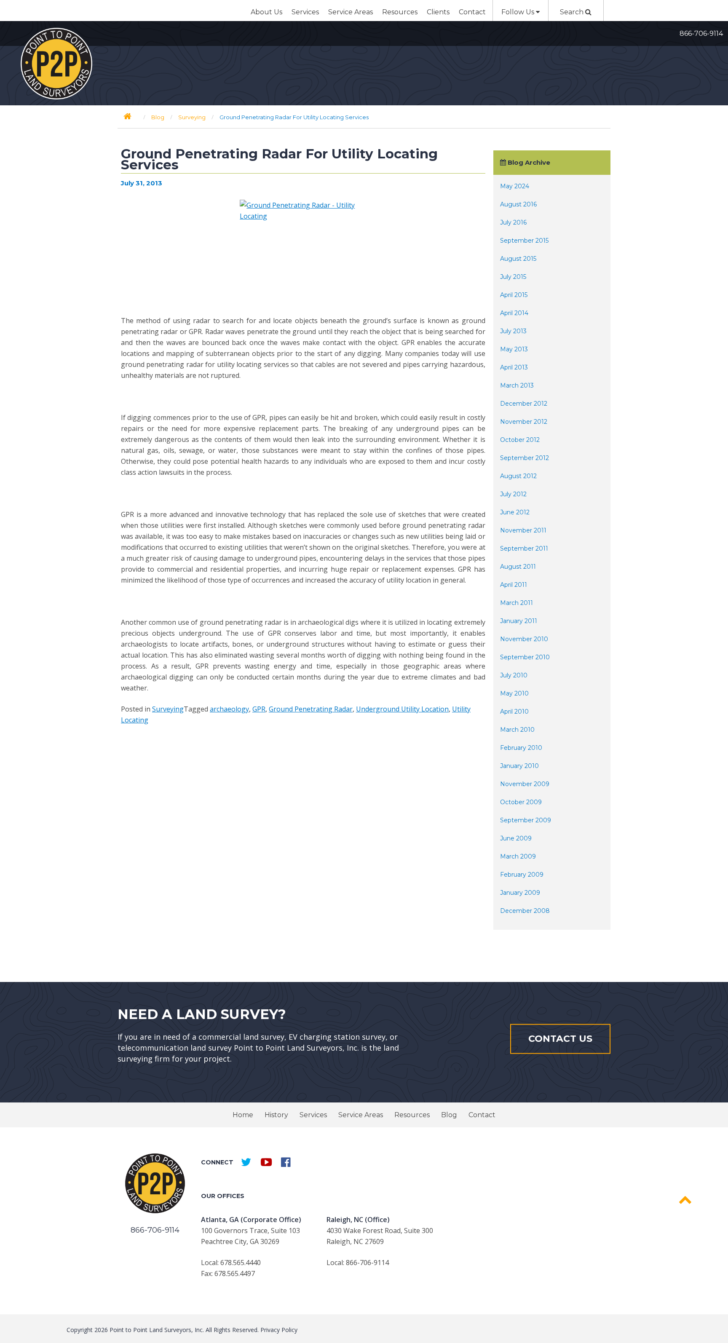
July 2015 (513, 277)
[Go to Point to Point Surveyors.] (127, 116)
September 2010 (525, 657)
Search (572, 12)
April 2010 (514, 711)
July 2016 (513, 222)
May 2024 (514, 186)
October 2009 (521, 802)
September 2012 (524, 458)
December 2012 (523, 403)
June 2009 (516, 838)
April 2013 (514, 367)
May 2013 (514, 349)
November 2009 (524, 784)
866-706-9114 (701, 33)
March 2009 (518, 856)
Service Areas (350, 12)
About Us (266, 12)
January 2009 (520, 892)
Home (243, 1115)
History (276, 1115)
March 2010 (517, 729)
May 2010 (514, 693)
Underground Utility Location (402, 709)
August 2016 (518, 204)
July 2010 (513, 675)
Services (305, 12)
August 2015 (518, 258)
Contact (472, 12)
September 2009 (525, 820)
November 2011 (523, 530)
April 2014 (514, 313)
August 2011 (518, 566)
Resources (400, 12)
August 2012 (518, 476)
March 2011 (516, 603)
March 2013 (517, 385)
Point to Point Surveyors (56, 63)
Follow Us (518, 12)
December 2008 (525, 911)
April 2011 (513, 585)
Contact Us (560, 1038)
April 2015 (513, 295)
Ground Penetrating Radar (311, 709)
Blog (449, 1115)
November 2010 (524, 639)
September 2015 (524, 240)
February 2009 (521, 874)
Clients (438, 12)
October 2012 (520, 440)
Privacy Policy (278, 1330)
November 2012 (523, 421)
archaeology (229, 709)
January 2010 (519, 766)
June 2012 (515, 512)
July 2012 (513, 494)
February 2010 (521, 748)
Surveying (168, 709)
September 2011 (524, 548)
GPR (258, 709)
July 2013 (513, 331)
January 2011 (518, 621)
